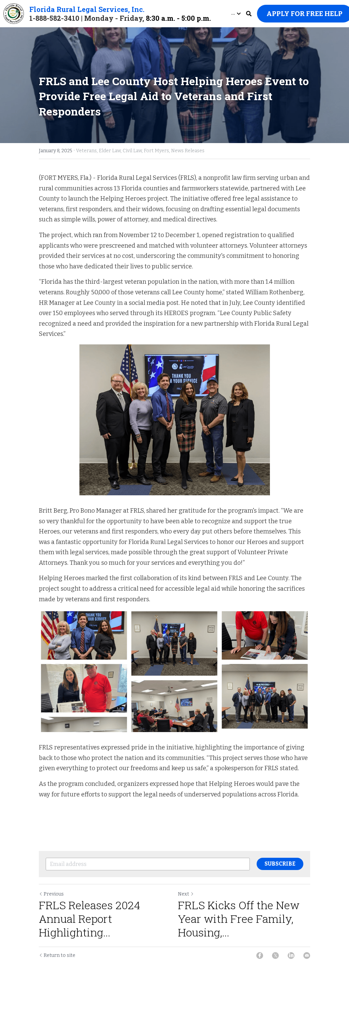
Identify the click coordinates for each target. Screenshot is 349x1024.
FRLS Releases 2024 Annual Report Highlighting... (89, 918)
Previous (54, 894)
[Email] (306, 955)
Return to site (59, 955)
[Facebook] (259, 955)
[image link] (13, 13)
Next (183, 894)
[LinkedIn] (291, 955)
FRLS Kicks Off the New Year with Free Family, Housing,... (239, 918)
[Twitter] (275, 955)
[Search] (249, 14)
